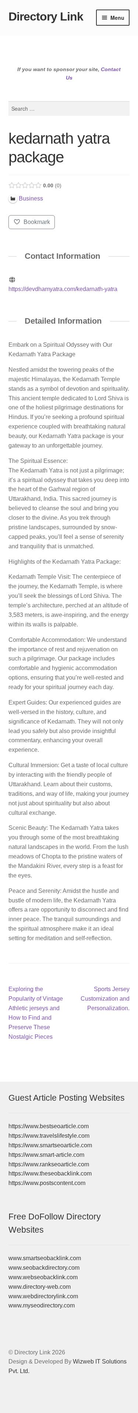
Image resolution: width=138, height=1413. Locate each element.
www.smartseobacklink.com (44, 1258)
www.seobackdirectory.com (43, 1268)
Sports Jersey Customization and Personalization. (105, 998)
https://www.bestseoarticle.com (48, 1126)
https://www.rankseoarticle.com (48, 1164)
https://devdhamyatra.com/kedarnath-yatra (62, 289)
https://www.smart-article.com (46, 1155)
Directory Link (45, 16)
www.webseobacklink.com (43, 1277)
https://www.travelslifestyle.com (48, 1136)
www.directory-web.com (39, 1287)
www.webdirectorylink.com (43, 1296)
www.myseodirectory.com (41, 1305)
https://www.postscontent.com (46, 1183)
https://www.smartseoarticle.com (50, 1145)
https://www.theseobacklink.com (50, 1173)
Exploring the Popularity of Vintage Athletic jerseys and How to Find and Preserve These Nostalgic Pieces (35, 1012)
